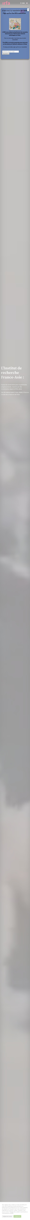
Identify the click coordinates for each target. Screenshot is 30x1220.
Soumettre (6, 53)
